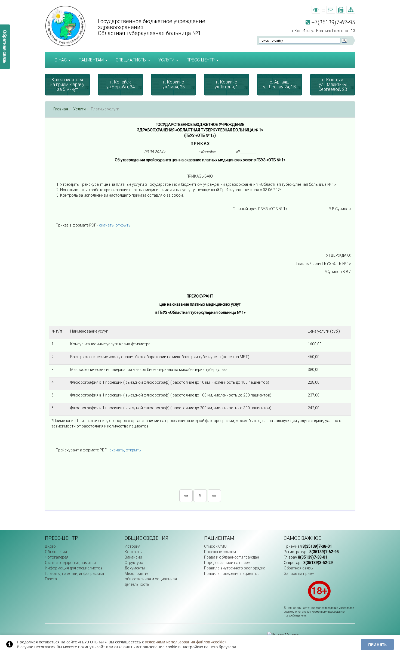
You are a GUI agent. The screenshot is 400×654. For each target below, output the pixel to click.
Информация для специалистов (74, 568)
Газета (51, 579)
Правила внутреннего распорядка (234, 568)
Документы (135, 568)
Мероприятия (137, 573)
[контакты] (323, 10)
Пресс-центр (201, 60)
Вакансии (133, 557)
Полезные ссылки (220, 552)
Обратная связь (298, 568)
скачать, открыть (115, 225)
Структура (134, 562)
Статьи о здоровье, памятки (70, 562)
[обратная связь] (330, 10)
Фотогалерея (56, 557)
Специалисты (131, 60)
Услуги (167, 60)
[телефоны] (340, 10)
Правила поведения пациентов (232, 573)
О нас (61, 60)
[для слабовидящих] (316, 10)
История (132, 546)
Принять (377, 644)
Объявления (56, 552)
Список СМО (215, 546)
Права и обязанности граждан (231, 557)
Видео (50, 546)
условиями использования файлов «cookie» (186, 641)
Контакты (133, 552)
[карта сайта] (350, 10)
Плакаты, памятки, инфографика (74, 573)
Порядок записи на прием (227, 562)
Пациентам (92, 60)
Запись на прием (299, 573)
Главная (60, 109)
